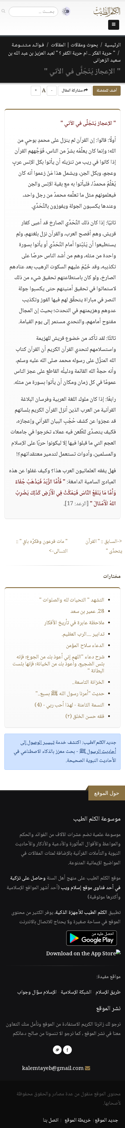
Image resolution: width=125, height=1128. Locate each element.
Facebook (67, 1049)
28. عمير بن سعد (87, 611)
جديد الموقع (106, 1120)
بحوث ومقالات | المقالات (74, 45)
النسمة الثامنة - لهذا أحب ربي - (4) (69, 705)
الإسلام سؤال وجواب (36, 992)
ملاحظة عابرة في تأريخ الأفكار (74, 623)
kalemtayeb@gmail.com (53, 1068)
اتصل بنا (50, 1120)
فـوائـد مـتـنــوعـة (28, 45)
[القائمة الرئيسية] (113, 25)
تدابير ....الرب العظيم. (83, 634)
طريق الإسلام (108, 992)
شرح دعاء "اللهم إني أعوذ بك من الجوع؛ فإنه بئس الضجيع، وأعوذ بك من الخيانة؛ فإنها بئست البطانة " (58, 664)
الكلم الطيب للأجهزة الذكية (81, 912)
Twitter (57, 1049)
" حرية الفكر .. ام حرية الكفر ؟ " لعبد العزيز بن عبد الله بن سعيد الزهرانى (64, 57)
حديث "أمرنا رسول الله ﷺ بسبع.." (69, 694)
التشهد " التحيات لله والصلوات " (71, 600)
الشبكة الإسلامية (76, 992)
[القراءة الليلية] (64, 11)
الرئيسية (113, 45)
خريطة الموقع (78, 1120)
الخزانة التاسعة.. (88, 682)
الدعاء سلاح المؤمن (85, 645)
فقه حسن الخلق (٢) (84, 716)
